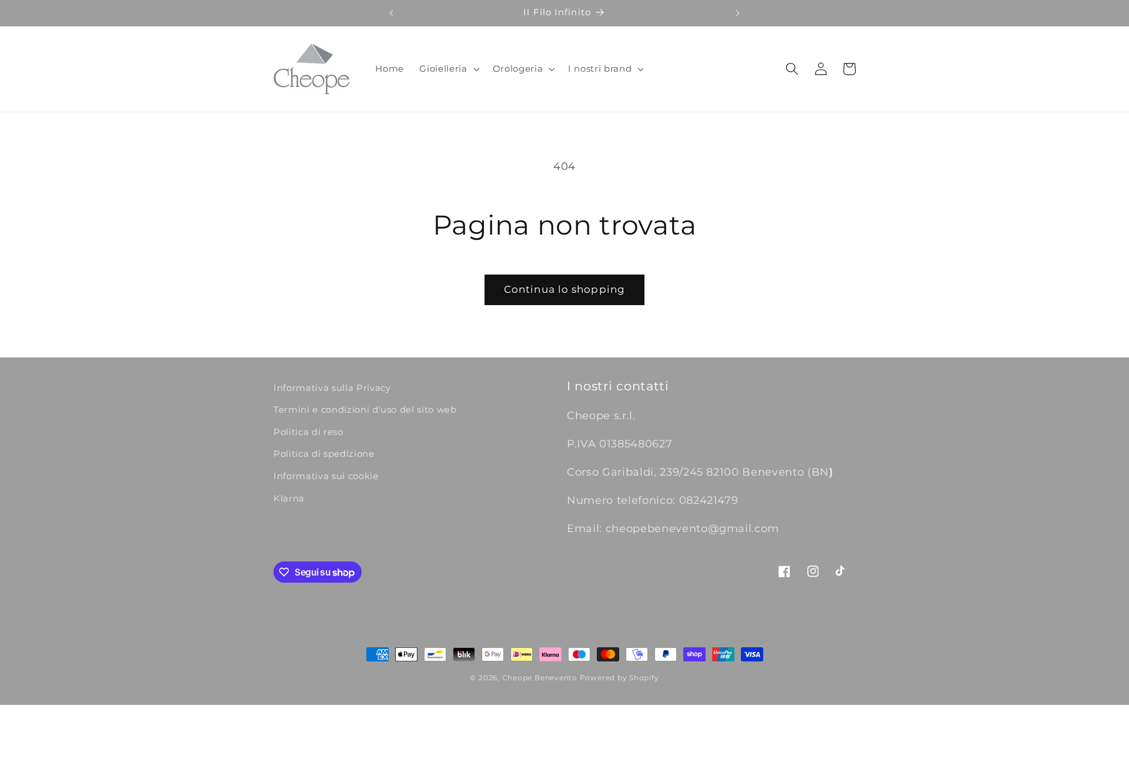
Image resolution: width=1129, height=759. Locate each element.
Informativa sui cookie (326, 476)
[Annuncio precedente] (391, 13)
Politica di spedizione (324, 453)
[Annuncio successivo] (738, 13)
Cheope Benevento (539, 677)
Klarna (289, 498)
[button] (448, 68)
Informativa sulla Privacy (332, 387)
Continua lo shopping (564, 289)
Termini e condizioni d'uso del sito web (365, 409)
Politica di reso (308, 431)
